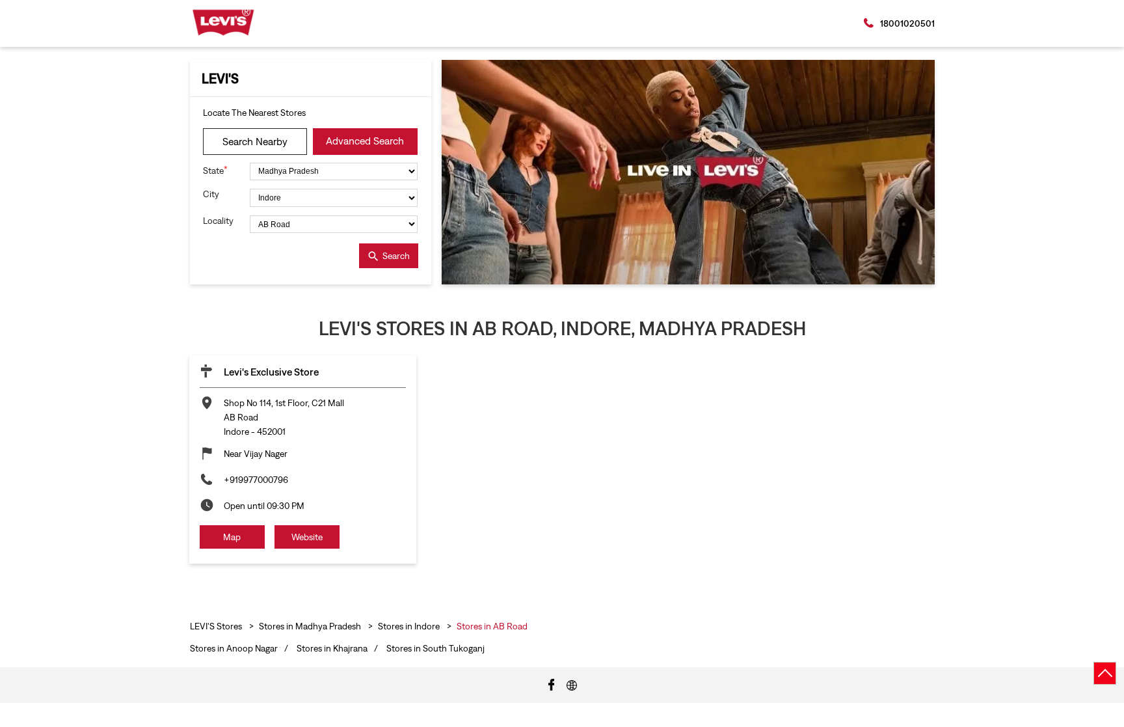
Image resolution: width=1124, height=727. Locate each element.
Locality (218, 220)
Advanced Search (365, 140)
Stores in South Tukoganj (435, 648)
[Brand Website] (572, 684)
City (211, 194)
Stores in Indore (409, 626)
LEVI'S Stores (217, 626)
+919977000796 (256, 479)
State (215, 170)
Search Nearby (255, 141)
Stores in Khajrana (332, 648)
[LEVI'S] (223, 22)
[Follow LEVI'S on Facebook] (551, 684)
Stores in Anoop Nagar (234, 648)
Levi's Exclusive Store (271, 371)
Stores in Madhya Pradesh (310, 626)
